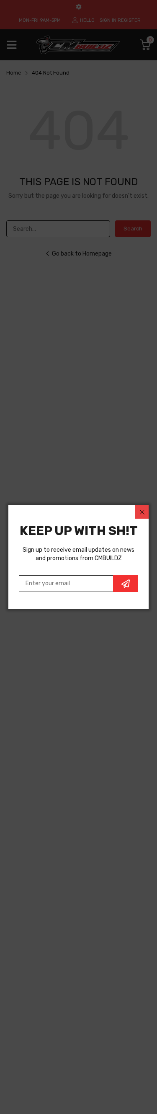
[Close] (142, 512)
